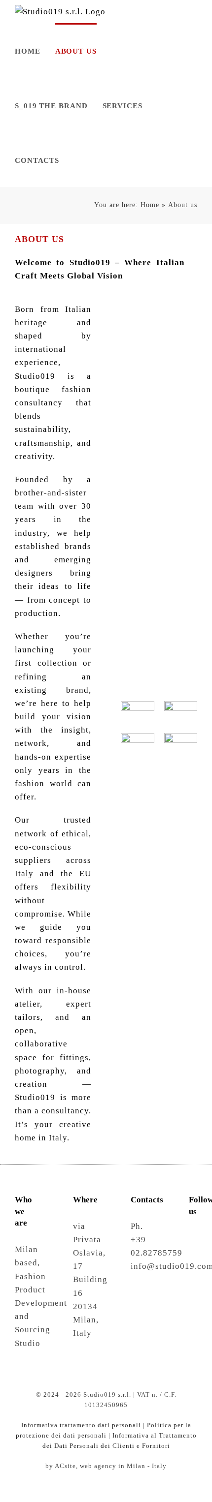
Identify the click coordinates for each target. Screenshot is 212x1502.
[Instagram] (193, 1237)
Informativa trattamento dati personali (81, 1425)
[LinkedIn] (193, 1254)
